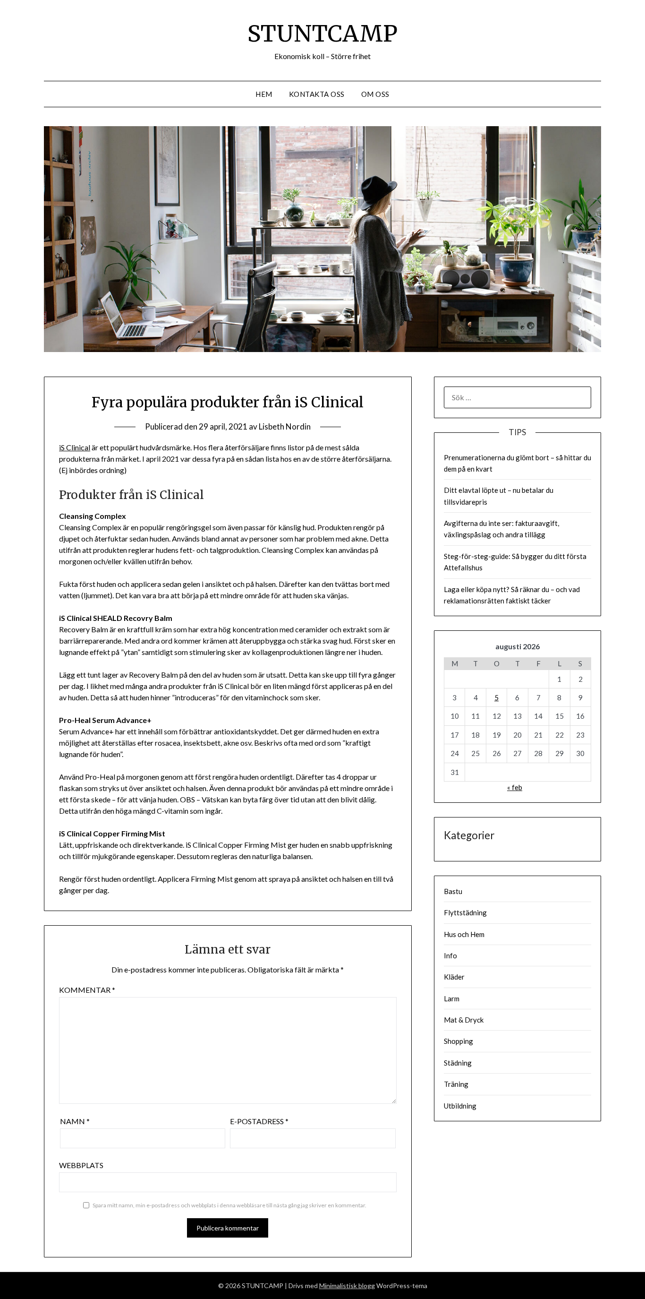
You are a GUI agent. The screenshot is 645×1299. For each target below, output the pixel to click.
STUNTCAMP (322, 33)
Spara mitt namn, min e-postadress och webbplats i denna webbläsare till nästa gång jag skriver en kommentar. (229, 1205)
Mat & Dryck (464, 1019)
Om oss (375, 94)
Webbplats (81, 1165)
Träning (456, 1084)
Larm (451, 998)
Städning (458, 1062)
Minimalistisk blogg (347, 1286)
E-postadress (259, 1121)
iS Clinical (74, 447)
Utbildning (460, 1105)
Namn (75, 1121)
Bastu (453, 891)
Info (450, 955)
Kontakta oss (317, 94)
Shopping (458, 1041)
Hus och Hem (464, 934)
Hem (263, 94)
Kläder (454, 976)
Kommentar (87, 989)
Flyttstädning (465, 912)
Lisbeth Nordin (285, 426)
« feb (514, 787)
